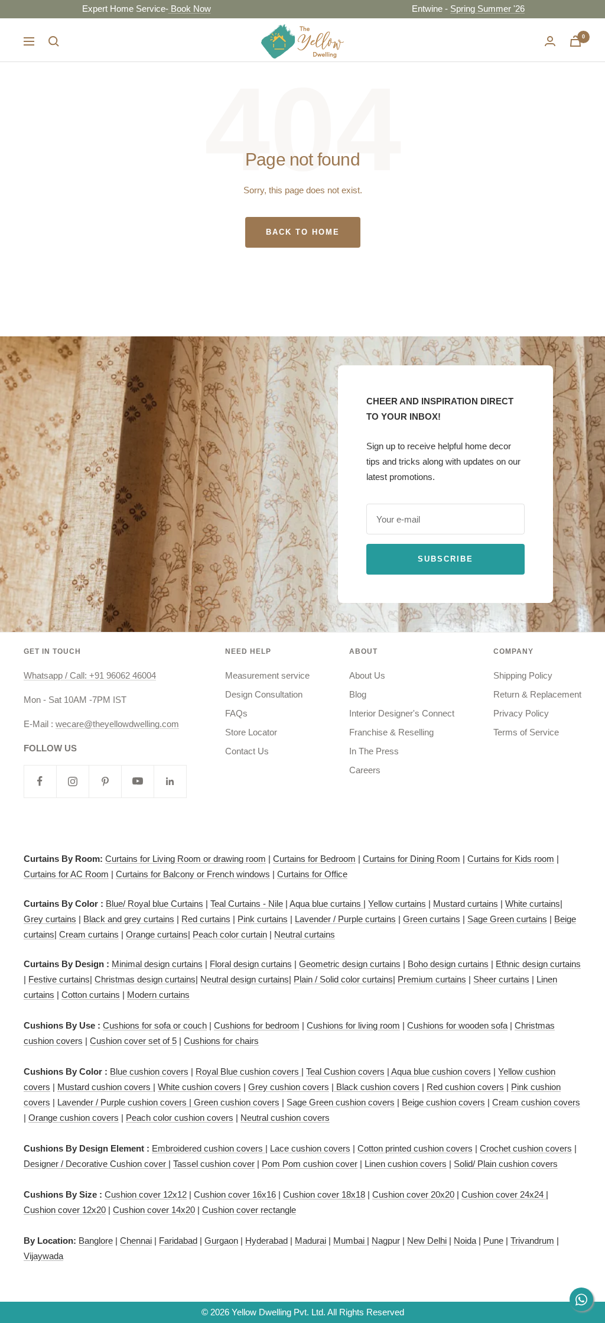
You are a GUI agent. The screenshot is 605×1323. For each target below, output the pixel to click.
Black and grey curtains (128, 919)
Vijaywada (43, 1256)
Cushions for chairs (221, 1041)
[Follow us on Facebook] (40, 781)
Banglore (96, 1241)
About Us (367, 675)
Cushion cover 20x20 (413, 1194)
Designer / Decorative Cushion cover (96, 1164)
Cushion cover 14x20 (154, 1210)
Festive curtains (59, 979)
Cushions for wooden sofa (457, 1025)
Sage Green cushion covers (341, 1102)
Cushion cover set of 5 (133, 1041)
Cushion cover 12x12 (146, 1194)
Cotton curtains (90, 995)
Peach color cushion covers (179, 1118)
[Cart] (575, 41)
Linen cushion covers (406, 1164)
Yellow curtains (397, 904)
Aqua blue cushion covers (440, 1071)
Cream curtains (89, 934)
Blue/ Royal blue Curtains (154, 904)
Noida (465, 1241)
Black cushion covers (376, 1087)
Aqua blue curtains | (328, 904)
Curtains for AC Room (66, 874)
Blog (357, 694)
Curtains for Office (312, 874)
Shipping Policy (522, 675)
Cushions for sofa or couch (155, 1025)
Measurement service (267, 675)
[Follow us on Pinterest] (105, 781)
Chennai (136, 1241)
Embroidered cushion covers (208, 1148)
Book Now (167, 9)
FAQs (236, 713)
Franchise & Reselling (391, 732)
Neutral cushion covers (285, 1118)
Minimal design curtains (157, 964)
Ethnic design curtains (538, 964)
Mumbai (350, 1241)
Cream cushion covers (536, 1102)
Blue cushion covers (149, 1071)
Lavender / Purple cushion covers (123, 1102)
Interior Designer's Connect (401, 713)
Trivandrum (532, 1241)
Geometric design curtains (350, 964)
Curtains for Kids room (510, 859)
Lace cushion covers (310, 1148)
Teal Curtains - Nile (246, 904)
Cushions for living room (353, 1025)
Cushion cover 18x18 (324, 1194)
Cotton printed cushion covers (415, 1148)
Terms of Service (526, 732)
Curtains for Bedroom (314, 859)
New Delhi (427, 1241)
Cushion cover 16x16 (235, 1194)
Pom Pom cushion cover (309, 1164)
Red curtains (205, 919)
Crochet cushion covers (526, 1148)
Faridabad (178, 1241)
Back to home (303, 232)
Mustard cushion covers (105, 1087)
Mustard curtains (465, 904)
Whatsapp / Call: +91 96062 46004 (90, 675)
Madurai (310, 1241)
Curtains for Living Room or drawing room (185, 859)
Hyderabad (266, 1241)
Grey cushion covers (288, 1087)
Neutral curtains (304, 934)
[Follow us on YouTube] (137, 781)
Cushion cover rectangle (249, 1210)
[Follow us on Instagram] (72, 781)
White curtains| (533, 904)
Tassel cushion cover (214, 1164)
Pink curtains (263, 919)
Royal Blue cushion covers (248, 1071)
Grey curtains (50, 919)
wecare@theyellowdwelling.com (117, 724)
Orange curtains (157, 934)
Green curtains (431, 919)
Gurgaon (221, 1241)
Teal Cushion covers (345, 1071)
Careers (364, 770)
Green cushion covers (235, 1102)
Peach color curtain (230, 934)
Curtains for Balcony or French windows (193, 874)
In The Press (374, 751)
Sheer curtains (501, 979)
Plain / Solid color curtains (343, 979)
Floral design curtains (251, 964)
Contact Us (247, 751)
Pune (493, 1241)
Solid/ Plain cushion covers (506, 1164)
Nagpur (386, 1241)
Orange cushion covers (73, 1118)
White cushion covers (199, 1087)
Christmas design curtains (145, 979)
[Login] (550, 41)
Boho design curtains (448, 964)
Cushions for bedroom (257, 1025)
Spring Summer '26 (465, 9)
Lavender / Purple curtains (345, 919)
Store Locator (251, 732)
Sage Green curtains (507, 919)
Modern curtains (158, 995)
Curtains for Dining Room (411, 859)
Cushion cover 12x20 (65, 1210)
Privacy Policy (521, 713)
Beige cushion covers (443, 1102)
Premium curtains (432, 979)
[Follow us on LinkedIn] (170, 781)
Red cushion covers (465, 1087)
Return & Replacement (537, 694)
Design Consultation (263, 694)
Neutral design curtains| (245, 979)
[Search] (53, 41)
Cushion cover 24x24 (503, 1194)
